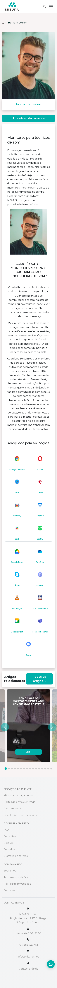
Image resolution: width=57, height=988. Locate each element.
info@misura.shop (28, 956)
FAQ (6, 829)
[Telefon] (28, 939)
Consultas (10, 836)
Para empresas (12, 808)
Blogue (8, 842)
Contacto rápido (28, 968)
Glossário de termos (16, 856)
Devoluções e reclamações (20, 815)
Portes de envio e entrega (19, 802)
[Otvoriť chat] (51, 964)
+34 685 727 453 (28, 944)
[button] (5, 727)
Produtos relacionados (28, 118)
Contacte (9, 890)
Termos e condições (16, 877)
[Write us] (28, 963)
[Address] (28, 909)
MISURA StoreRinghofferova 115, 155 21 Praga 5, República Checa (28, 918)
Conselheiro (11, 849)
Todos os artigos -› (39, 679)
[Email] (28, 951)
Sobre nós (10, 870)
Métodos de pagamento (18, 795)
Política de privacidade (17, 883)
